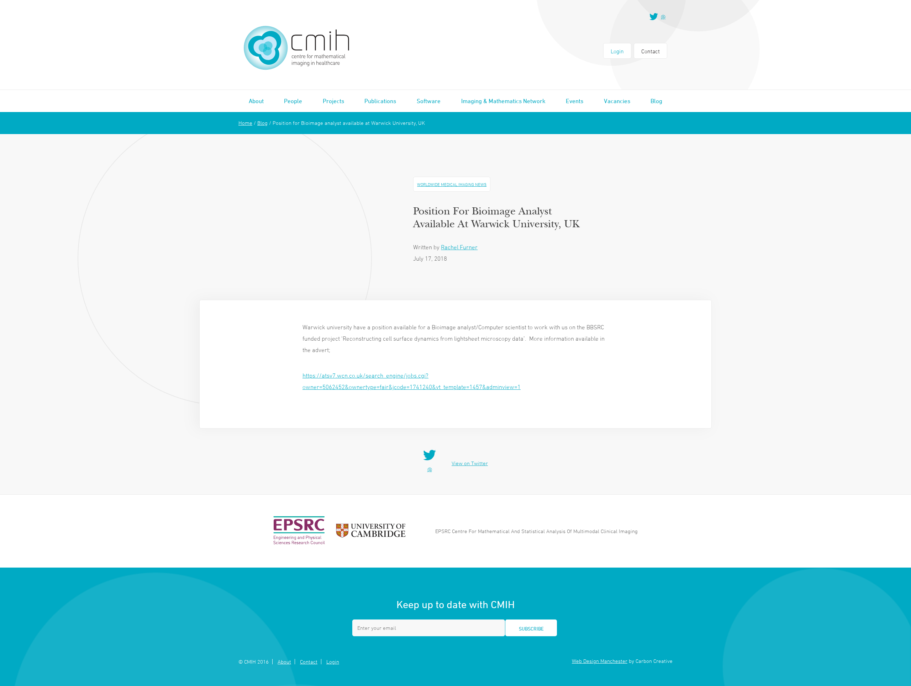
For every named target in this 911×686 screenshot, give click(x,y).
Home (245, 123)
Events (574, 101)
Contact (650, 51)
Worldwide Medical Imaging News (451, 184)
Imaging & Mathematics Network (503, 101)
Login (617, 51)
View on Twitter (470, 463)
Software (429, 101)
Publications (380, 101)
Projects (333, 101)
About (256, 101)
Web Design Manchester (599, 661)
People (293, 101)
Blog (656, 101)
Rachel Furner (459, 247)
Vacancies (617, 101)
